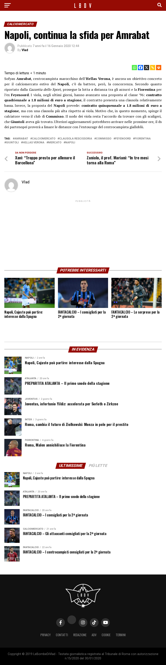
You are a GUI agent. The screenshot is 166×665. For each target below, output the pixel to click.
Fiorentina (143, 138)
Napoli (70, 142)
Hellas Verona (33, 142)
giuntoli (12, 142)
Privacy (45, 635)
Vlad (25, 50)
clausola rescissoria (75, 138)
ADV (94, 635)
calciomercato (43, 138)
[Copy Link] (152, 67)
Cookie (106, 635)
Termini (121, 635)
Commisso (103, 138)
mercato (54, 142)
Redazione (79, 635)
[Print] (158, 67)
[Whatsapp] (134, 67)
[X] (146, 67)
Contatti (62, 635)
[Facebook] (140, 67)
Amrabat (21, 138)
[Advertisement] (83, 233)
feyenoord (123, 138)
